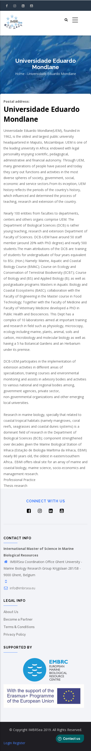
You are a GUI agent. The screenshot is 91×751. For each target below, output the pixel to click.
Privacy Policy (15, 634)
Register (19, 743)
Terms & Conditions (19, 627)
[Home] (13, 20)
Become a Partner (18, 619)
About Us (11, 612)
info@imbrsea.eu (22, 588)
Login (8, 743)
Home (19, 73)
